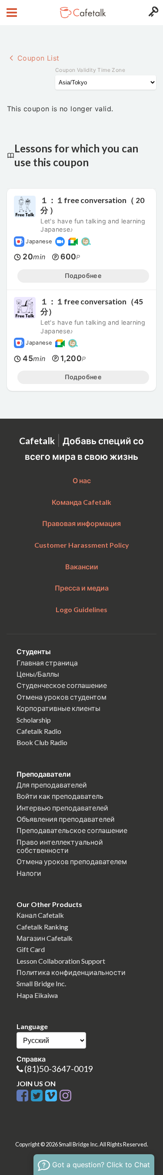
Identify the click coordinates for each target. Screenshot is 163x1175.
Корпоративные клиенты (58, 708)
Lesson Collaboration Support (61, 961)
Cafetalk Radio (39, 731)
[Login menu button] (152, 12)
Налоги (29, 873)
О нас (82, 480)
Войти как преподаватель (60, 796)
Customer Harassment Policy (81, 545)
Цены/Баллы (38, 674)
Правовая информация (81, 523)
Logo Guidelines (81, 609)
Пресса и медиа (82, 588)
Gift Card (31, 949)
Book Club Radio (42, 742)
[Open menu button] (10, 12)
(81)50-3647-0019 (58, 1069)
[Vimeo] (52, 1096)
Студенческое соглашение (62, 685)
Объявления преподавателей (66, 819)
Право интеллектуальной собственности (60, 846)
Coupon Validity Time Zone (90, 70)
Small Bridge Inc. (41, 983)
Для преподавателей (52, 785)
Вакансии (81, 566)
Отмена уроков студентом (61, 697)
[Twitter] (38, 1096)
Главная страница (47, 663)
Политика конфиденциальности (71, 972)
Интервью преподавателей (62, 808)
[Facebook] (24, 1096)
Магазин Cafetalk (45, 938)
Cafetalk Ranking (42, 927)
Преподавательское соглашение (72, 830)
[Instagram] (65, 1096)
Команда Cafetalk (81, 502)
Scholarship (34, 720)
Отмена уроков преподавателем (72, 861)
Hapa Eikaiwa (37, 995)
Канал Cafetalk (40, 915)
